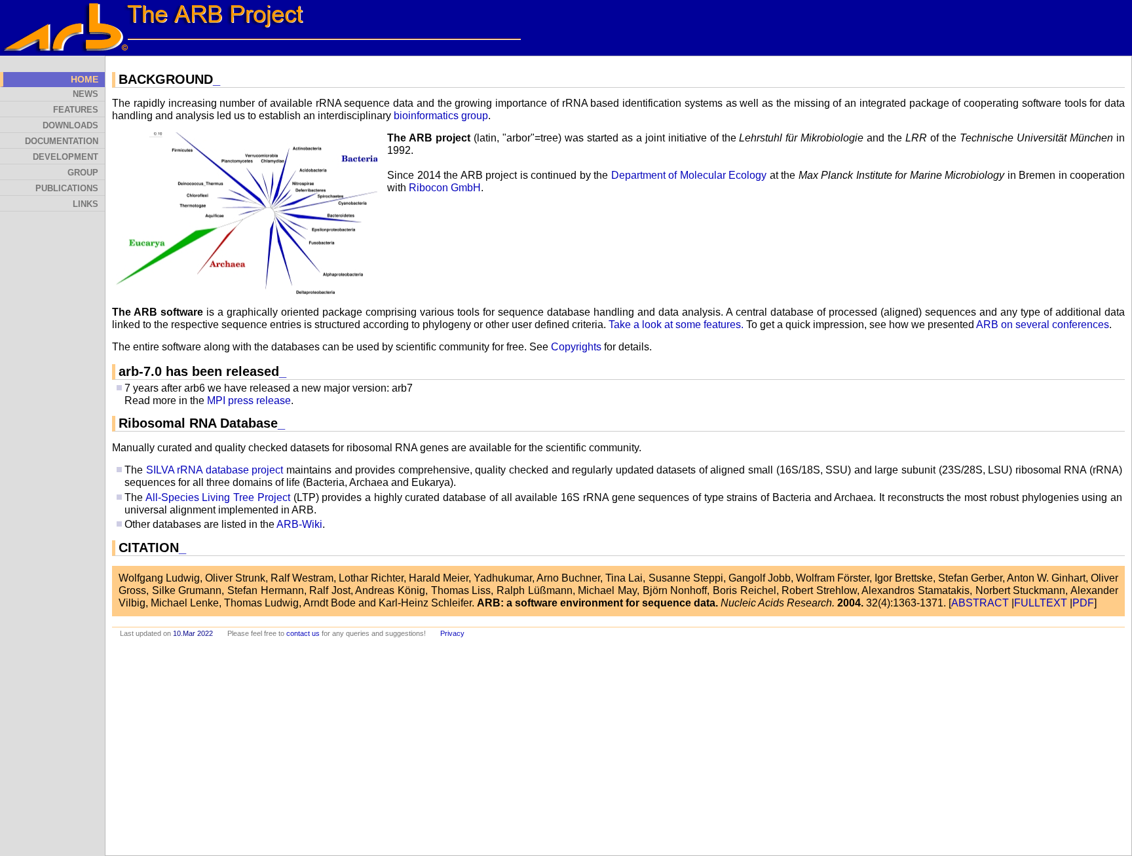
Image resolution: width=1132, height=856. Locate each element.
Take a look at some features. (676, 324)
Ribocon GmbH (445, 187)
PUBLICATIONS (66, 188)
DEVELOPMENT (65, 157)
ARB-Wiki (299, 524)
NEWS (85, 94)
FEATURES (75, 110)
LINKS (85, 204)
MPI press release (249, 400)
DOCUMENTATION (61, 141)
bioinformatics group (441, 115)
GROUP (82, 172)
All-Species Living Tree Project (217, 497)
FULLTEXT (1040, 602)
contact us (303, 633)
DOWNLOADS (70, 125)
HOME (84, 79)
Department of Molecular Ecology (689, 175)
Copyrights (576, 346)
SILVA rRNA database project (215, 469)
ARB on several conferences (1042, 324)
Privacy (452, 633)
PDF (1083, 602)
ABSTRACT (980, 602)
